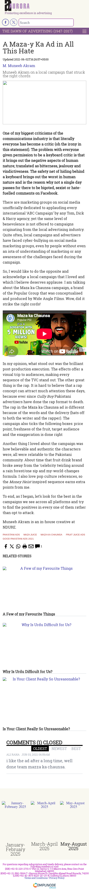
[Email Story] (31, 546)
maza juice (30, 535)
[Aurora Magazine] (46, 6)
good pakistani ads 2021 (18, 539)
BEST (76, 748)
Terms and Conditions (36, 878)
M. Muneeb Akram (19, 65)
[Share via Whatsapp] (18, 546)
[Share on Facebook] (5, 546)
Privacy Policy (57, 878)
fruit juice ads (75, 535)
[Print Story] (24, 546)
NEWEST (59, 748)
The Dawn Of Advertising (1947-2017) (37, 31)
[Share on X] (12, 546)
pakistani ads (11, 535)
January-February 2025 (15, 849)
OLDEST (40, 748)
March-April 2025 (44, 846)
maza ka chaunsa (51, 535)
